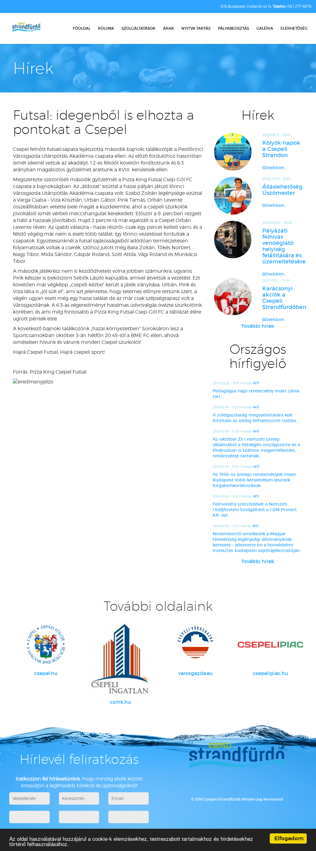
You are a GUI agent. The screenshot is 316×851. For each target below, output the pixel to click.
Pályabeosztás (233, 28)
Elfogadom (289, 838)
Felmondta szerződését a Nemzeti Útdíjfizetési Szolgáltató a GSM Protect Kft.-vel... (255, 509)
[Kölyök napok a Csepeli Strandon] (233, 151)
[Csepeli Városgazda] (195, 644)
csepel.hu (45, 673)
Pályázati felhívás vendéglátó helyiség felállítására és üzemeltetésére (282, 246)
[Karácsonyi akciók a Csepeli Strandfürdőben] (233, 297)
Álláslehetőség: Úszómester (282, 190)
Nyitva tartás (195, 28)
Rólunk (106, 28)
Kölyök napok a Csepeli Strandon (281, 149)
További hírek (257, 326)
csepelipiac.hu (270, 673)
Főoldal (81, 28)
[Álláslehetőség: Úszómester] (233, 195)
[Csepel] (46, 644)
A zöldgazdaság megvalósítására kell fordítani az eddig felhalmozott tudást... (256, 417)
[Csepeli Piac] (270, 644)
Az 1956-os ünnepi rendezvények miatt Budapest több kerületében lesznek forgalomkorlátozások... (254, 480)
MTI (256, 383)
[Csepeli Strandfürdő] (26, 27)
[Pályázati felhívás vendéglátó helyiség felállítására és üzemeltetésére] (233, 239)
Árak (168, 28)
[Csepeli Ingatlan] (121, 658)
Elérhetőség (294, 28)
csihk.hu (120, 702)
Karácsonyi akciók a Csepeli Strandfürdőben (282, 297)
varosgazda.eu (195, 673)
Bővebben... (274, 167)
